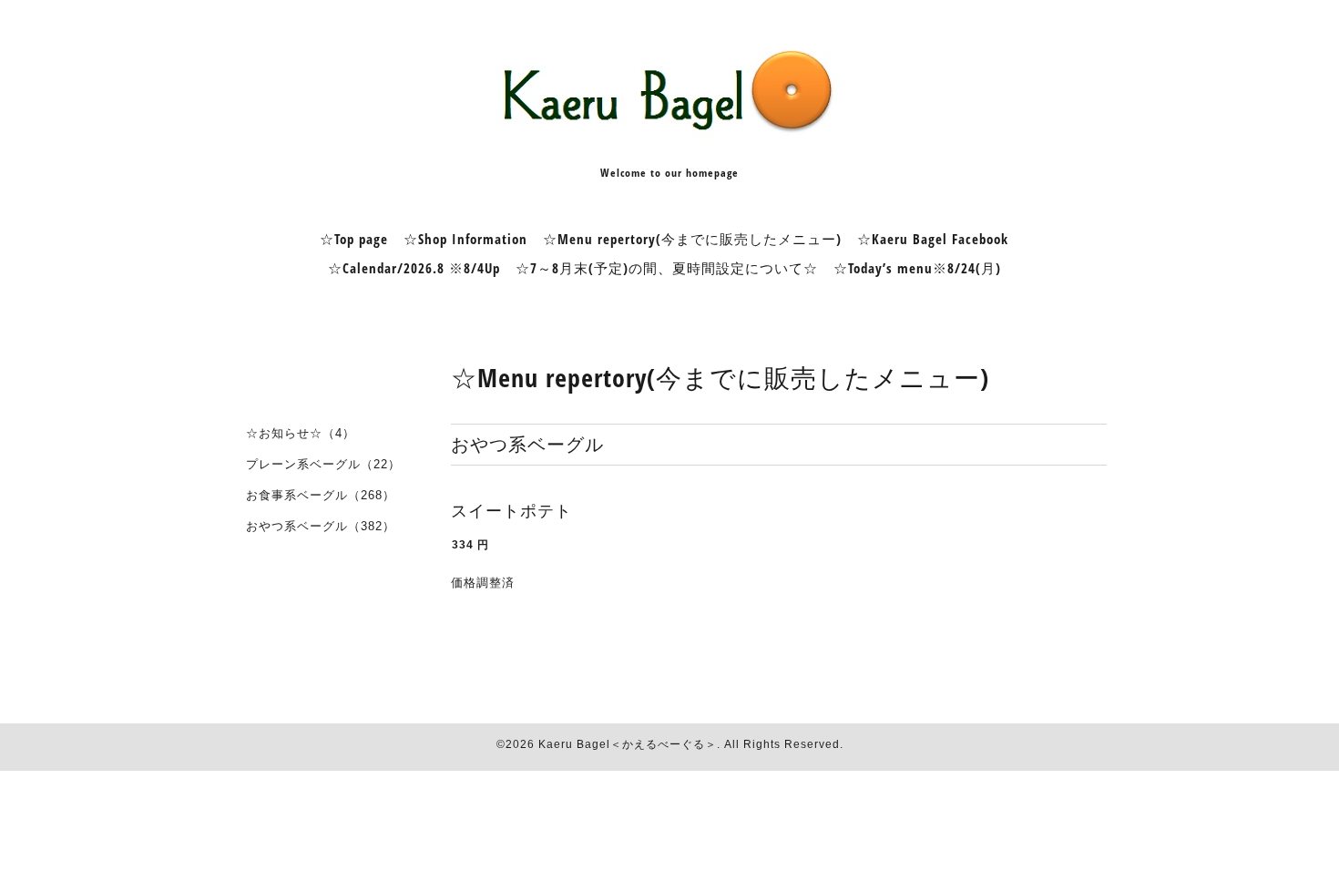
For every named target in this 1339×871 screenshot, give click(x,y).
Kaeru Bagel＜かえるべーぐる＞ (627, 744)
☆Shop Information (465, 239)
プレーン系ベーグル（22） (323, 464)
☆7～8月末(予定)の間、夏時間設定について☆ (667, 268)
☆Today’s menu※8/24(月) (917, 268)
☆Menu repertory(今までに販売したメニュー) (692, 239)
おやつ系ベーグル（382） (320, 526)
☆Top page (354, 239)
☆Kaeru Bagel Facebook (932, 239)
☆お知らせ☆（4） (300, 433)
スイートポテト (511, 511)
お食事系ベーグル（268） (320, 495)
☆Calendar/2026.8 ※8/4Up (414, 268)
